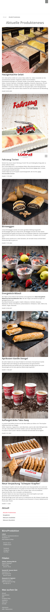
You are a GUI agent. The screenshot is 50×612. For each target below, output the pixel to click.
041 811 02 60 (7, 575)
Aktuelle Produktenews (14, 17)
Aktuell (4, 17)
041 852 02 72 (7, 583)
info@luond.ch (7, 544)
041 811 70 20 (7, 567)
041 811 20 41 (7, 543)
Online (35, 168)
